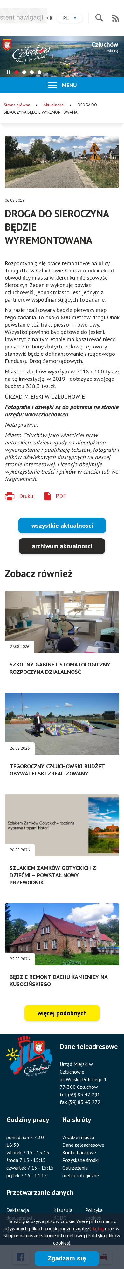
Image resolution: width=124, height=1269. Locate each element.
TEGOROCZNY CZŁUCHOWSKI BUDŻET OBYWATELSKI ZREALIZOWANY (57, 769)
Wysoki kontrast (49, 18)
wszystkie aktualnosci (62, 525)
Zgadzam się (67, 1258)
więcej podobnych (62, 1013)
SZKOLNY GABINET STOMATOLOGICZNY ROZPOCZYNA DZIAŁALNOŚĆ (60, 668)
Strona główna (17, 105)
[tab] (16, 72)
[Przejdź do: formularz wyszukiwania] (99, 18)
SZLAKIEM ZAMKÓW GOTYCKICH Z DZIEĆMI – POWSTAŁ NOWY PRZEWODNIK (53, 875)
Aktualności (54, 105)
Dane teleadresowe (83, 1145)
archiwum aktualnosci (62, 546)
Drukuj (27, 496)
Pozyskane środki (80, 1160)
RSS (115, 18)
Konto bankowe (79, 1152)
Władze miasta (78, 1137)
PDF (61, 496)
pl (73, 19)
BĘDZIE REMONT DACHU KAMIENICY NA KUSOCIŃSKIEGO (58, 980)
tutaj (98, 1228)
